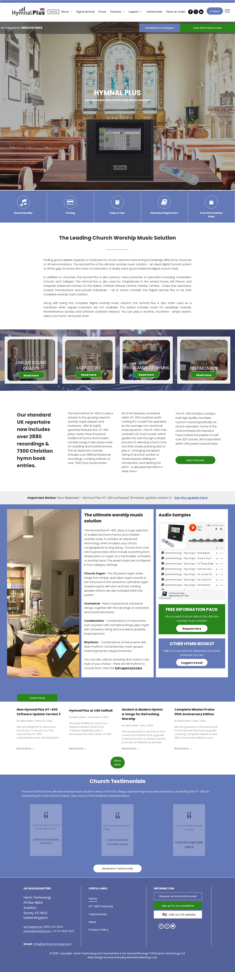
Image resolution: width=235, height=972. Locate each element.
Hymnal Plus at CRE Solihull (91, 710)
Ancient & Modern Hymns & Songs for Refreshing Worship (142, 714)
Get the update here (191, 498)
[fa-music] (23, 207)
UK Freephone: (33, 927)
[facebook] (161, 927)
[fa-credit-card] (70, 207)
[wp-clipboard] (117, 207)
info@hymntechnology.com (53, 944)
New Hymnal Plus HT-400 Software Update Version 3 (39, 711)
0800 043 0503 (31, 28)
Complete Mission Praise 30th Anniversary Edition (194, 711)
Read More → (26, 748)
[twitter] (167, 927)
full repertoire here (128, 668)
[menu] (227, 10)
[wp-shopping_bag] (211, 207)
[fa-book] (164, 207)
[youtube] (172, 927)
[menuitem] (53, 12)
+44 (54, 931)
